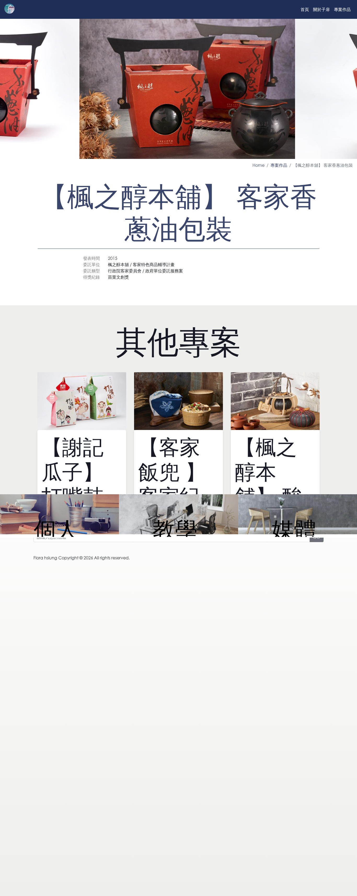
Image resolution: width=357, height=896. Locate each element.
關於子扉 (321, 9)
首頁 (305, 9)
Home (258, 165)
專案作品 (342, 9)
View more (59, 515)
